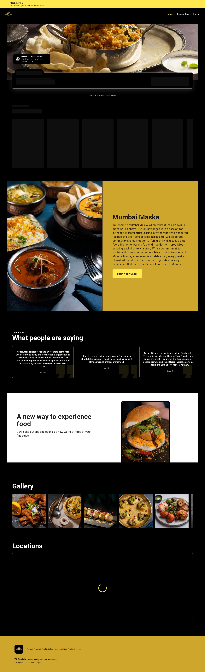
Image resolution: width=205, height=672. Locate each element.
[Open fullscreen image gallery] (29, 511)
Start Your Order (127, 273)
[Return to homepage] (19, 649)
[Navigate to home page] (84, 14)
